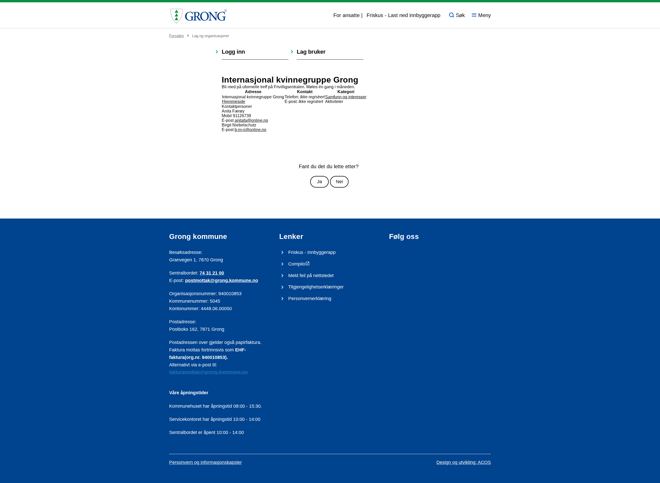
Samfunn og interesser (345, 97)
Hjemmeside (233, 101)
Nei (339, 181)
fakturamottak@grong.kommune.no (208, 372)
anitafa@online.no (251, 120)
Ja (319, 181)
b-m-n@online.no (250, 129)
